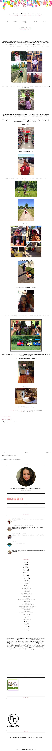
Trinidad (37, 647)
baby (23, 638)
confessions (43, 638)
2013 (25, 630)
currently (15, 639)
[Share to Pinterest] (41, 410)
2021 (26, 564)
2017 (25, 570)
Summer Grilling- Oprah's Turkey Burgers (27, 612)
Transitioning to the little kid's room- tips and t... (27, 606)
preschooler (29, 645)
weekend (31, 411)
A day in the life (27, 601)
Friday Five (14, 541)
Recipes (36, 21)
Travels (44, 21)
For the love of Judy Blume (27, 594)
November (26, 578)
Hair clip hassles (27, 609)
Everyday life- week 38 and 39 (19, 533)
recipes (16, 646)
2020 (26, 565)
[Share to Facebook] (40, 410)
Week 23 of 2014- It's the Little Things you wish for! (27, 599)
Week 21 (27, 616)
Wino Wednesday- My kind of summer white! (22, 525)
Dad (19, 639)
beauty (32, 638)
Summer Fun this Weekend (27, 588)
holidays (32, 643)
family (24, 411)
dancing (23, 639)
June (26, 586)
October (26, 580)
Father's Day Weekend (27, 603)
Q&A (34, 645)
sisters (31, 646)
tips (22, 647)
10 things (8, 638)
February (26, 626)
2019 (25, 567)
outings (12, 645)
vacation (8, 649)
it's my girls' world (26, 13)
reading (11, 646)
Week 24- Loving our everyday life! (27, 593)
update (41, 647)
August (26, 583)
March (26, 624)
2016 (25, 572)
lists (18, 644)
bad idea (28, 638)
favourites (26, 641)
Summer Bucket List (27, 614)
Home (7, 21)
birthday (36, 638)
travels (32, 647)
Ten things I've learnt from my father (27, 604)
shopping (26, 646)
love (21, 644)
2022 (26, 562)
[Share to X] (39, 410)
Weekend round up (27, 619)
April (26, 623)
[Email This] (36, 410)
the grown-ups (10, 647)
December (26, 577)
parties (23, 645)
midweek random (31, 644)
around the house (16, 638)
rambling (38, 645)
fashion (20, 641)
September (26, 582)
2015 (25, 574)
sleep (35, 646)
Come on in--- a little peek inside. (20, 548)
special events (40, 646)
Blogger (40, 737)
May (26, 621)
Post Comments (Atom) (11, 455)
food (34, 641)
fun (27, 411)
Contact (26, 22)
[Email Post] (34, 410)
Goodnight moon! (27, 591)
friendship (39, 641)
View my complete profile (26, 490)
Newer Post (4, 452)
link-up (14, 644)
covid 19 (10, 639)
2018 (25, 569)
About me (15, 21)
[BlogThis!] (37, 410)
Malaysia (25, 644)
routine (21, 646)
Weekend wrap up (27, 611)
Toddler (27, 647)
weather (17, 649)
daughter (28, 639)
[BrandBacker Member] (13, 726)
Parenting (18, 645)
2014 (25, 575)
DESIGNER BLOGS (31, 749)
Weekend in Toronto (27, 596)
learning (10, 644)
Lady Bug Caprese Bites (17, 518)
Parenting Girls (26, 21)
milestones (38, 644)
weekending (29, 649)
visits (13, 649)
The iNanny (27, 617)
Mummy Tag (27, 598)
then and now (18, 647)
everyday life (36, 639)
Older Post (48, 452)
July (26, 585)
